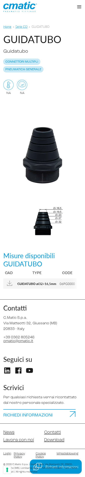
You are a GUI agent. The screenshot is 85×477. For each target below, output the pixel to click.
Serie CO (21, 26)
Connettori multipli (21, 61)
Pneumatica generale (23, 69)
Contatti (52, 432)
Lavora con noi (18, 440)
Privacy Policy (19, 455)
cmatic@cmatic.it (18, 341)
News (8, 432)
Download (54, 440)
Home (7, 26)
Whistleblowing (67, 453)
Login (7, 453)
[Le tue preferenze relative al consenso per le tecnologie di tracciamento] (7, 470)
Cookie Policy (41, 455)
